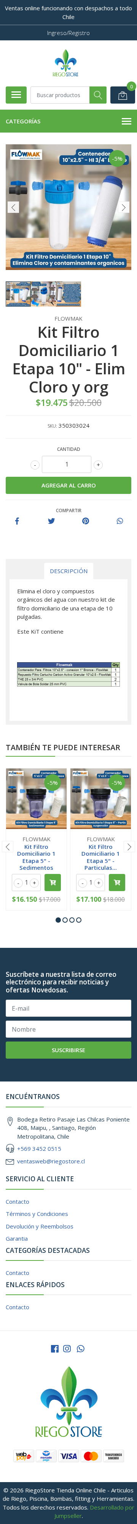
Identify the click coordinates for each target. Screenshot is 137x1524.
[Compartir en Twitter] (51, 521)
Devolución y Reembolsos (39, 1226)
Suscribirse (68, 1050)
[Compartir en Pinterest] (85, 521)
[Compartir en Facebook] (17, 521)
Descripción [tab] (69, 571)
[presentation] (13, 207)
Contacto (17, 1201)
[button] (58, 920)
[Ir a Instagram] (67, 1349)
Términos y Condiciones (37, 1213)
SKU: (52, 426)
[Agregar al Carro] (53, 882)
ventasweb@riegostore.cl (51, 1161)
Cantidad (68, 449)
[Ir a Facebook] (55, 1349)
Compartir (68, 510)
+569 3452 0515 (39, 1148)
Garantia (17, 1238)
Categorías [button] (23, 121)
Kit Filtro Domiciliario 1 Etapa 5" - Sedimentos (36, 857)
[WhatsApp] (80, 1349)
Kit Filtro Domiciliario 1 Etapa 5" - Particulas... (100, 857)
